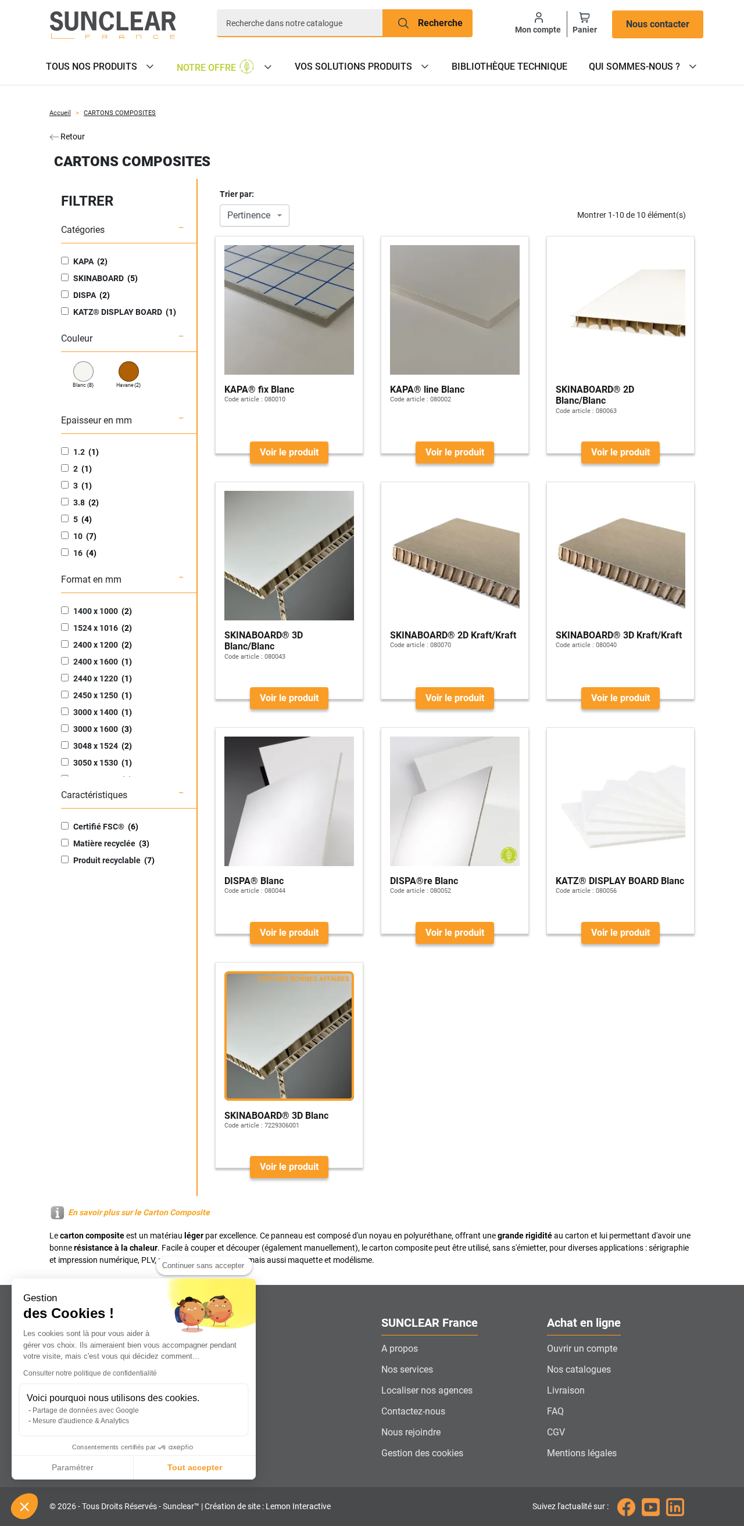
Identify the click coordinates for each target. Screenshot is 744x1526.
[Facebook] (626, 1506)
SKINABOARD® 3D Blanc (276, 1115)
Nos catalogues (579, 1369)
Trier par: (237, 194)
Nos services (407, 1369)
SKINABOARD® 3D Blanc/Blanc (263, 641)
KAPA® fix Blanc (259, 389)
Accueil (60, 113)
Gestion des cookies (422, 1453)
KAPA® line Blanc (427, 389)
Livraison (566, 1390)
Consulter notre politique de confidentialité (90, 1373)
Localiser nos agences (427, 1390)
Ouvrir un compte (582, 1348)
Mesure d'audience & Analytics (81, 1421)
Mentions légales (582, 1453)
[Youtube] (651, 1506)
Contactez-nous (413, 1411)
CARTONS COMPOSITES (120, 113)
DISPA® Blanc (254, 880)
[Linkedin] (675, 1506)
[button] (24, 1506)
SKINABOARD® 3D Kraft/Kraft (619, 635)
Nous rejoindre (411, 1432)
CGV (556, 1432)
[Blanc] (83, 371)
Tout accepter (194, 1467)
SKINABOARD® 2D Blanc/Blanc (595, 395)
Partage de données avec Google (86, 1410)
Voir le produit (289, 452)
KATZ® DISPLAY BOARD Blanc (620, 880)
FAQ (555, 1411)
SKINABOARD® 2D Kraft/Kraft (453, 635)
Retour (72, 136)
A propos (399, 1348)
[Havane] (129, 371)
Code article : (243, 399)
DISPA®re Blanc (424, 880)
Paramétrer (73, 1467)
